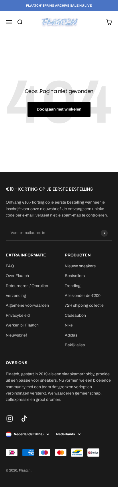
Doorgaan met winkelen (59, 109)
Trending (72, 286)
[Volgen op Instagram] (9, 418)
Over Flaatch (17, 276)
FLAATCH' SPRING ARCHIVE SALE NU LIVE (59, 5)
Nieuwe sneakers (80, 266)
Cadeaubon (75, 315)
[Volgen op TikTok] (24, 418)
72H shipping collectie (84, 305)
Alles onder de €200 (83, 295)
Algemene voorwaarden (27, 305)
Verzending (16, 295)
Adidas (71, 335)
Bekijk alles (75, 345)
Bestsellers (75, 276)
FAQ (10, 266)
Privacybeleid (18, 315)
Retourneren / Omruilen (27, 286)
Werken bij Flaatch (22, 325)
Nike (69, 325)
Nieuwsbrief (16, 335)
